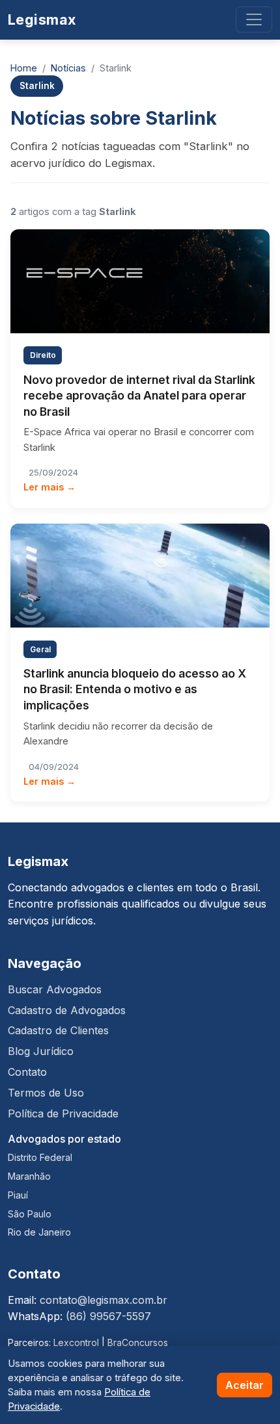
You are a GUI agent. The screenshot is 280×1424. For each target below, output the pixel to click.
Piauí (18, 1195)
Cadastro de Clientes (58, 1030)
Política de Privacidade (63, 1113)
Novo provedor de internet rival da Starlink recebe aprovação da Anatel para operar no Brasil (139, 395)
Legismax (42, 19)
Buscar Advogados (55, 989)
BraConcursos (137, 1342)
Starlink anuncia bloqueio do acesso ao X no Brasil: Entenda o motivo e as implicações (134, 689)
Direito (43, 355)
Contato (27, 1071)
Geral (40, 649)
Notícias (68, 67)
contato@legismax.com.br (103, 1299)
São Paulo (29, 1213)
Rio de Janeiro (39, 1232)
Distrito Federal (40, 1157)
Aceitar (244, 1385)
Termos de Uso (46, 1092)
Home (23, 67)
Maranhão (29, 1176)
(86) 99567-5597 (108, 1316)
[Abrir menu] (254, 19)
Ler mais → (49, 486)
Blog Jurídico (41, 1051)
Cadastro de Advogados (67, 1010)
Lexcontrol (76, 1342)
